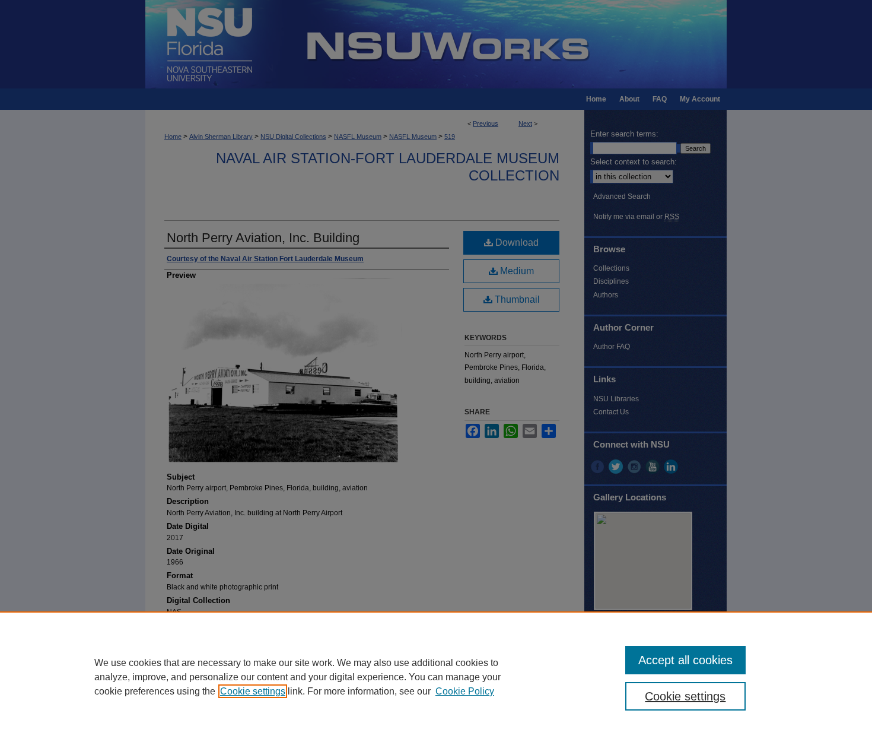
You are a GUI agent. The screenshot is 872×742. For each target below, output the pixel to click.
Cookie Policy (464, 691)
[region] (436, 676)
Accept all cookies (685, 660)
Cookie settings (252, 691)
